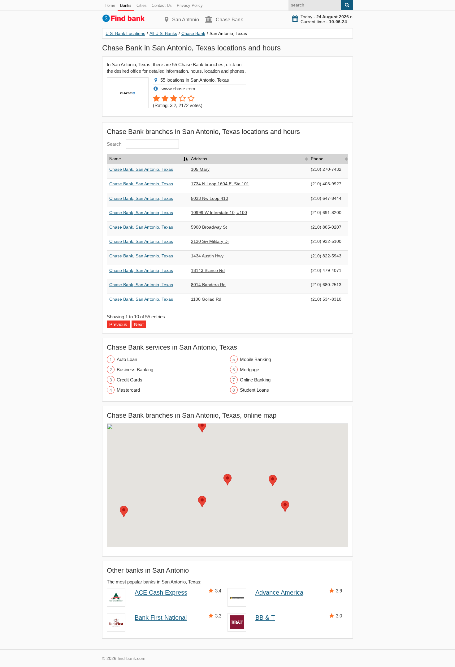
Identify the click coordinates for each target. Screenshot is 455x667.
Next (139, 324)
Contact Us (162, 5)
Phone (317, 158)
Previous (118, 324)
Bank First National (161, 617)
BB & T (265, 617)
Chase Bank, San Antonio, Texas (141, 169)
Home (110, 5)
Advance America (279, 592)
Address (199, 158)
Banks (126, 5)
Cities (141, 5)
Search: (115, 144)
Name (115, 158)
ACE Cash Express (161, 592)
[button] (227, 479)
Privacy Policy (190, 5)
